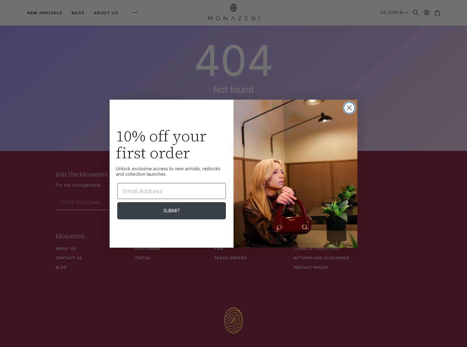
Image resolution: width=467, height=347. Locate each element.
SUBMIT (171, 210)
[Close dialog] (349, 107)
